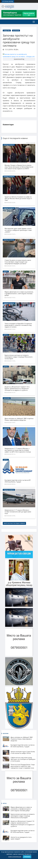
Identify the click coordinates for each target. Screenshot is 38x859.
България (16, 30)
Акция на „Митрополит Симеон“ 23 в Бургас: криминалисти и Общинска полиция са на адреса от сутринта (17, 388)
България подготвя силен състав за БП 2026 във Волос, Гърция (18, 481)
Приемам (27, 857)
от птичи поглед (7, 1)
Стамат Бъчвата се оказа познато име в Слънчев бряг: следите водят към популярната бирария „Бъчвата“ (18, 261)
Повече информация (14, 857)
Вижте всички (30, 143)
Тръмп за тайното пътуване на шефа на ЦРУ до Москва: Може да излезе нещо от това (18, 198)
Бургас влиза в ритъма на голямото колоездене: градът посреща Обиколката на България (18, 356)
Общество (7, 30)
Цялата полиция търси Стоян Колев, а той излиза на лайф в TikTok (23, 752)
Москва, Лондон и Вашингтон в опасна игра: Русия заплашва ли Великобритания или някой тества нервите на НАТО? (19, 167)
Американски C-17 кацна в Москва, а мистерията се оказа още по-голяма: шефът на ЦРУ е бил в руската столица (18, 450)
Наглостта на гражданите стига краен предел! (21, 838)
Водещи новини (9, 145)
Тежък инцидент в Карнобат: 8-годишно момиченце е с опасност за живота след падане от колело (18, 325)
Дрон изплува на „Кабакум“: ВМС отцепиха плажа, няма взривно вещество (19, 419)
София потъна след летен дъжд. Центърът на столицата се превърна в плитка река (23, 759)
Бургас (6, 271)
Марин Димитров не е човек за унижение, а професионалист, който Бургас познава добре (19, 293)
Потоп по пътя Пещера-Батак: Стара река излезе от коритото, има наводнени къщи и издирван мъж (23, 766)
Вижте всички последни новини (14, 523)
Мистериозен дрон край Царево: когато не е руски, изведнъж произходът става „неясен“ (18, 230)
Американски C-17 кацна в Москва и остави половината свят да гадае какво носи (18, 511)
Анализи (6, 428)
